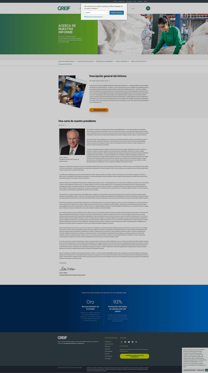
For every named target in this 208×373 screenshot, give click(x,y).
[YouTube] (128, 342)
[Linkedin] (132, 342)
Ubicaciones (129, 1)
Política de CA (100, 367)
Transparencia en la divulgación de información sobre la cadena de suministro (131, 367)
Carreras (115, 1)
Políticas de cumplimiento (111, 369)
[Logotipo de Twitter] (121, 342)
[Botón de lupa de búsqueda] (148, 8)
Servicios (107, 349)
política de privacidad (91, 367)
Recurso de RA (103, 370)
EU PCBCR (108, 358)
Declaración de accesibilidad (93, 370)
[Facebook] (125, 342)
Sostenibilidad (108, 351)
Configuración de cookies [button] (190, 370)
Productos (107, 346)
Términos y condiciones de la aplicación (96, 369)
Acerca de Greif (109, 344)
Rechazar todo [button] (200, 370)
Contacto (140, 1)
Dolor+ (134, 1)
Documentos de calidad (142, 369)
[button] (67, 61)
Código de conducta (121, 369)
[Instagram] (136, 342)
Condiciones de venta (108, 367)
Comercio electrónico (131, 369)
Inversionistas (122, 1)
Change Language (116, 12)
